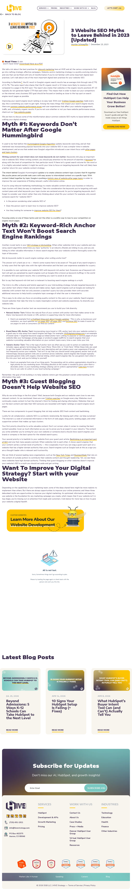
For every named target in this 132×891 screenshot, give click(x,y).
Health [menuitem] (104, 822)
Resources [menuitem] (75, 845)
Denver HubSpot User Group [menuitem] (80, 832)
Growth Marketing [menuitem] (47, 822)
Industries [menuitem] (65, 8)
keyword (89, 159)
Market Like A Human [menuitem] (28, 876)
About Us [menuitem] (74, 817)
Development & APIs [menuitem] (48, 817)
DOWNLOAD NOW (116, 127)
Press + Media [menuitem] (76, 826)
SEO (109, 27)
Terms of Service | (75, 885)
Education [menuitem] (106, 817)
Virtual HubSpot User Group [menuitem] (80, 839)
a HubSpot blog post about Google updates (50, 319)
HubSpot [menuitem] (42, 812)
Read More (12, 730)
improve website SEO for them (47, 210)
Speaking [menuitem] (59, 876)
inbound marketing (46, 69)
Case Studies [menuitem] (76, 822)
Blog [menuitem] (93, 8)
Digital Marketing (96, 27)
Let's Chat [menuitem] (112, 8)
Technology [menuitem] (107, 812)
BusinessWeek (80, 455)
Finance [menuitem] (105, 826)
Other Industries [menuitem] (109, 831)
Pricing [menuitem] (54, 8)
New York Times (63, 455)
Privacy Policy (89, 885)
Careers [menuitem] (84, 876)
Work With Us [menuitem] (80, 8)
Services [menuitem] (43, 8)
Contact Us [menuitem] (75, 812)
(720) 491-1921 (16, 822)
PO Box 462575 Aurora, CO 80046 (17, 835)
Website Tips (78, 27)
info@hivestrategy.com (19, 828)
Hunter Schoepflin (79, 44)
